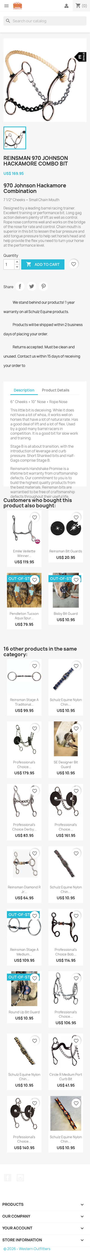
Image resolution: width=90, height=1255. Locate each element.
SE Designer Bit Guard (66, 764)
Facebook (7, 1177)
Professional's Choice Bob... (66, 951)
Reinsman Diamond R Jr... (24, 889)
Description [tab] (24, 390)
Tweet (31, 286)
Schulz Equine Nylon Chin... (66, 702)
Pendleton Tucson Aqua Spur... (24, 615)
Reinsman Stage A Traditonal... (24, 702)
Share (19, 286)
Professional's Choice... (24, 764)
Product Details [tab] (55, 390)
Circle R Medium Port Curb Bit (65, 1076)
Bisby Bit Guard (66, 613)
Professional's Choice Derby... (24, 826)
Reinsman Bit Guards (65, 551)
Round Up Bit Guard (24, 1012)
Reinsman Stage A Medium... (24, 951)
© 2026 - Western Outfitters (26, 1248)
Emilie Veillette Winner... (24, 553)
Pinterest (43, 286)
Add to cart (43, 264)
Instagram (20, 1177)
